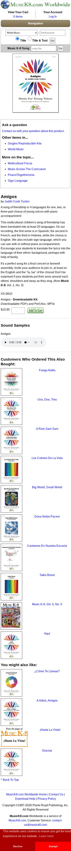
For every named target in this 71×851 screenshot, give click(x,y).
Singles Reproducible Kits (25, 143)
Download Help (25, 798)
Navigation (35, 23)
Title (22, 40)
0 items (18, 16)
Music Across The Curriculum (27, 169)
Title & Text (39, 40)
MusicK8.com (17, 820)
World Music (16, 149)
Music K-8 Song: (19, 48)
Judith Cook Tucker (17, 201)
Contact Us (56, 794)
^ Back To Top (10, 779)
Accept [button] (53, 846)
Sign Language (18, 180)
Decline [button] (17, 846)
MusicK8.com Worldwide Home (26, 794)
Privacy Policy (47, 798)
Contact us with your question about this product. (33, 131)
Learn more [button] (46, 836)
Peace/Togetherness (21, 174)
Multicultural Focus (20, 163)
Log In (53, 16)
